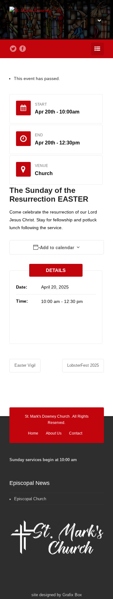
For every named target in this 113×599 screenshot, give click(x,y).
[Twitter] (13, 49)
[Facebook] (22, 49)
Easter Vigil (24, 365)
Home (33, 433)
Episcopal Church (30, 498)
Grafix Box (72, 594)
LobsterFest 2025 (83, 365)
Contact (75, 433)
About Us (54, 433)
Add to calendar (57, 247)
